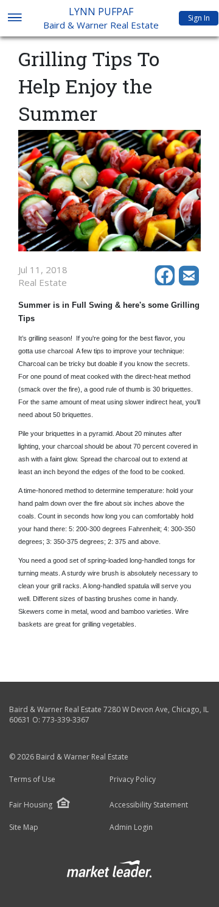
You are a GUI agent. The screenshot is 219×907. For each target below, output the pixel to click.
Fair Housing (30, 805)
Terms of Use (32, 779)
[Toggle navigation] (14, 18)
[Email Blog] (190, 282)
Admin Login (131, 827)
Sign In (199, 18)
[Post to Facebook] (167, 282)
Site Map (23, 827)
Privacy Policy (132, 779)
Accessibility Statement (148, 805)
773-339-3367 (65, 720)
